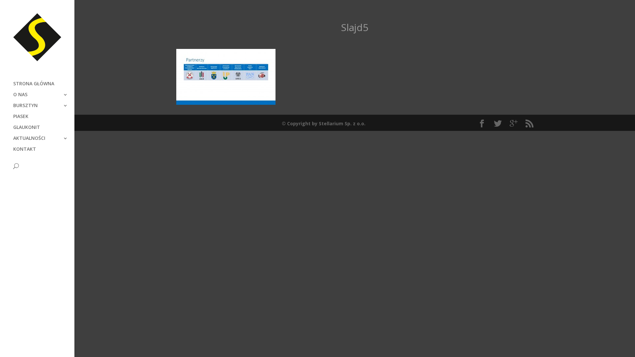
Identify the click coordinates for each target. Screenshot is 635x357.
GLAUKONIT (26, 127)
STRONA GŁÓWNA (33, 84)
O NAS (20, 95)
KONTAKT (24, 149)
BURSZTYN (25, 105)
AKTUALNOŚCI (29, 138)
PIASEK (20, 116)
